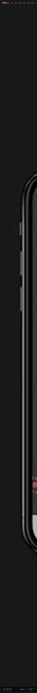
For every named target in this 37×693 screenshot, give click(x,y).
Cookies (6, 688)
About (16, 2)
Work (12, 2)
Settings (22, 689)
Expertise (19, 2)
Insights (24, 2)
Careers (28, 2)
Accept (30, 689)
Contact (32, 2)
